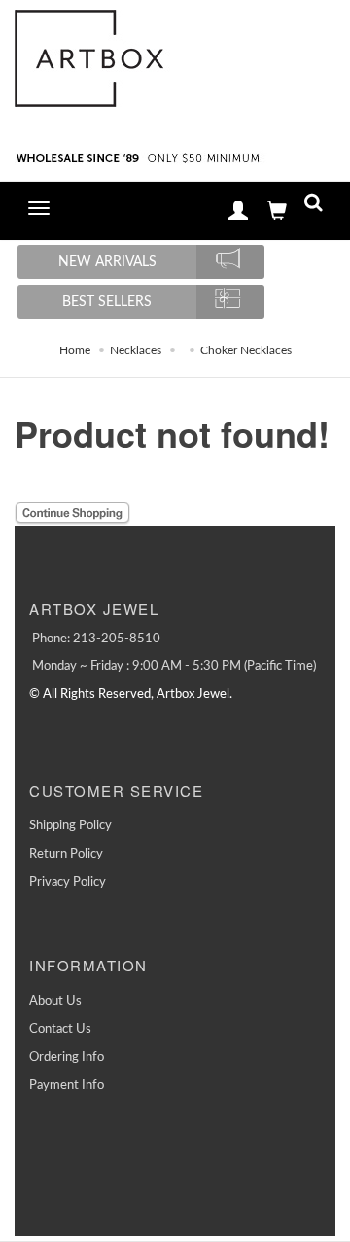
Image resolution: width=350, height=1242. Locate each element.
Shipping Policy (70, 826)
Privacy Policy (67, 882)
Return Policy (66, 854)
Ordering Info (66, 1057)
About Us (55, 1001)
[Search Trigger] (313, 207)
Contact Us (60, 1029)
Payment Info (66, 1085)
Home (74, 350)
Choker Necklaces (246, 350)
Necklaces (135, 350)
